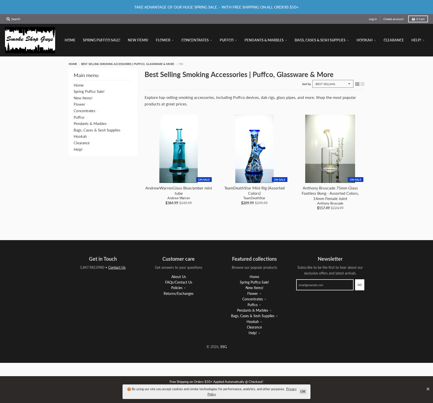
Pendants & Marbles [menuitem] (264, 40)
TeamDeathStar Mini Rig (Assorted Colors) (254, 190)
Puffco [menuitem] (227, 40)
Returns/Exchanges (178, 293)
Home (73, 63)
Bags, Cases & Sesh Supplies (97, 130)
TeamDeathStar (254, 198)
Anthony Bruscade (330, 203)
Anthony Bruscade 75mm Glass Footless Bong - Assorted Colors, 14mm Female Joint (330, 193)
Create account (393, 19)
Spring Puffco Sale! (89, 91)
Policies (176, 288)
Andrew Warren (178, 198)
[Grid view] (357, 84)
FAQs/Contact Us (178, 282)
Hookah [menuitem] (365, 40)
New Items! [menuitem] (138, 40)
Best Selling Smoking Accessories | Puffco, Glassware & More (127, 63)
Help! (78, 149)
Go (360, 284)
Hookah (80, 136)
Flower (79, 104)
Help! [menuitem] (416, 40)
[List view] (362, 84)
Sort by (306, 84)
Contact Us (117, 267)
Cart (420, 19)
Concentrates (84, 110)
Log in (373, 19)
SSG (223, 347)
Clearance (82, 143)
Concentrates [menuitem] (195, 40)
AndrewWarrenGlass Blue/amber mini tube (178, 190)
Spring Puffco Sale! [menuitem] (101, 40)
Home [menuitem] (70, 40)
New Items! (83, 98)
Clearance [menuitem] (394, 40)
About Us (178, 277)
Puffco (79, 117)
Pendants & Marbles (90, 123)
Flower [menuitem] (163, 40)
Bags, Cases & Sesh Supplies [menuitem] (320, 40)
